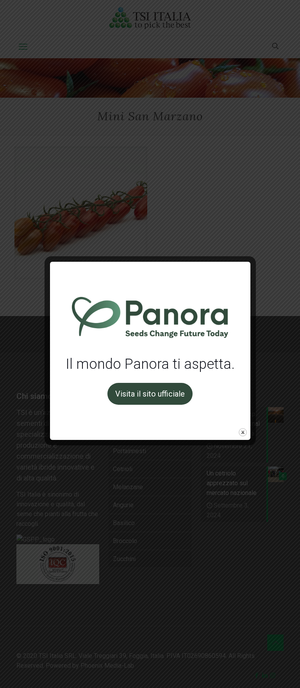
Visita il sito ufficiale (150, 394)
